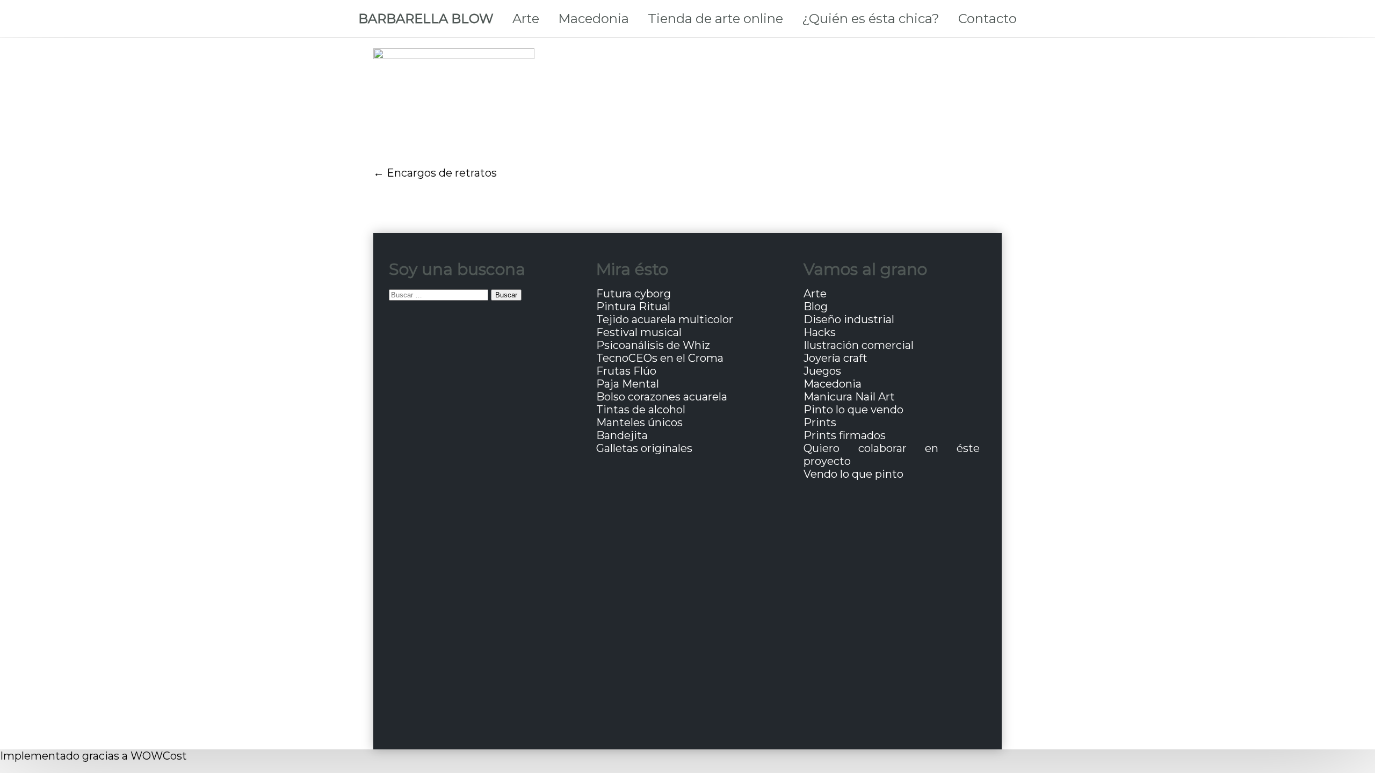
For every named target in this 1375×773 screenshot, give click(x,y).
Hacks (820, 332)
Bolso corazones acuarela (661, 396)
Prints (820, 422)
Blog (816, 306)
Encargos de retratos (442, 172)
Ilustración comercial (859, 345)
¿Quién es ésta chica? (870, 18)
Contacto (987, 18)
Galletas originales (644, 448)
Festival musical (639, 332)
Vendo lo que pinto (853, 474)
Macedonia (593, 18)
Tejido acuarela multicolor (664, 319)
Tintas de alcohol (640, 409)
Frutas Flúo (626, 370)
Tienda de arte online (715, 18)
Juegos (822, 370)
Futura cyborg (633, 293)
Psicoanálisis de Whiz (653, 345)
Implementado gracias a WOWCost (93, 755)
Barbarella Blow (426, 18)
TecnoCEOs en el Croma (659, 358)
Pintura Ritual (633, 306)
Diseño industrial (849, 319)
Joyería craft (835, 358)
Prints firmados (845, 435)
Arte (525, 18)
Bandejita (622, 435)
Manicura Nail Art (849, 396)
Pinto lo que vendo (853, 409)
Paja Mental (627, 383)
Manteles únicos (639, 422)
